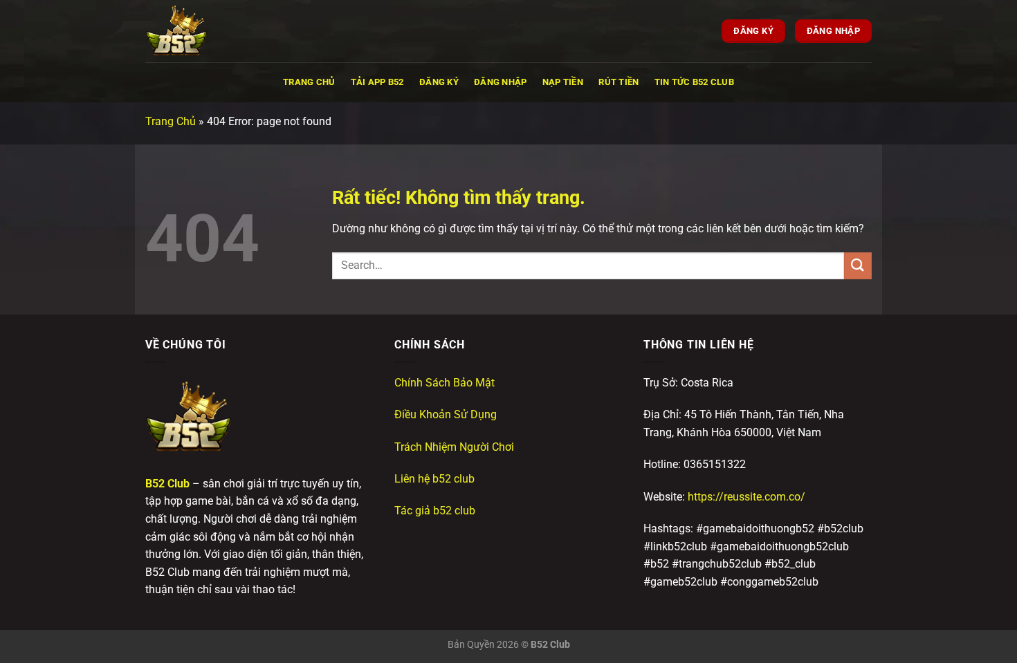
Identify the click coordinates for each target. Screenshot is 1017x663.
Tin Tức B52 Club (694, 82)
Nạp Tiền (562, 82)
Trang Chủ (309, 82)
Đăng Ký (439, 82)
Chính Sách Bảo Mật (444, 382)
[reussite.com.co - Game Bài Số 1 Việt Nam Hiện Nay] (214, 31)
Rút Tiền (618, 82)
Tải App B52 (377, 82)
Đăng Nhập (500, 82)
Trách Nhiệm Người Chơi (454, 447)
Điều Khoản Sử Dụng (445, 414)
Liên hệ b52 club (434, 478)
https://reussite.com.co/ (746, 496)
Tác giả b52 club (434, 510)
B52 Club (167, 483)
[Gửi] (858, 265)
